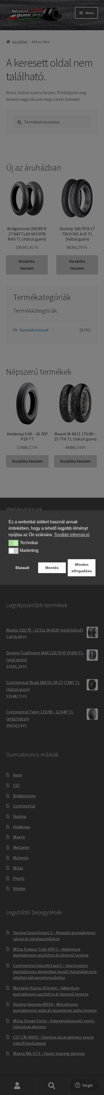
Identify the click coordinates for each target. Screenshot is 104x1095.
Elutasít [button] (22, 568)
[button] (13, 543)
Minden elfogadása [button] (81, 567)
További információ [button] (72, 534)
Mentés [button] (52, 568)
